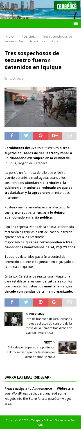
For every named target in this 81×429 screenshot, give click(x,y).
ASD (40, 425)
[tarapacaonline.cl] (40, 16)
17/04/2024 (15, 79)
